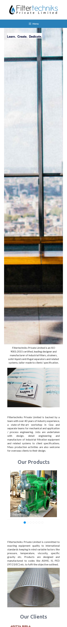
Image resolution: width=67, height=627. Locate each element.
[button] (11, 496)
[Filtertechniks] (33, 9)
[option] (33, 493)
